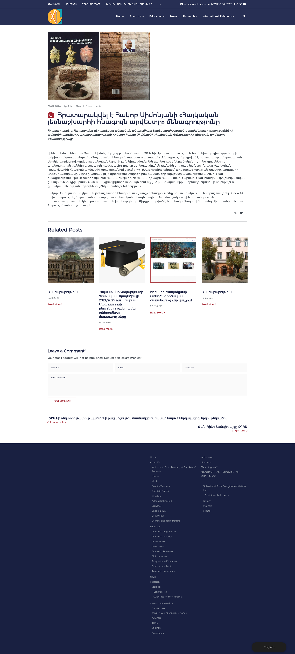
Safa (70, 106)
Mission (155, 481)
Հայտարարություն (63, 292)
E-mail (206, 511)
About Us (155, 462)
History (155, 476)
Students (206, 462)
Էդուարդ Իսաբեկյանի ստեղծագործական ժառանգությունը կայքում (171, 296)
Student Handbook (161, 566)
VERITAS (156, 628)
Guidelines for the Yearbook (167, 596)
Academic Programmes (164, 531)
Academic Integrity (162, 536)
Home (153, 457)
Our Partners (158, 608)
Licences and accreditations (166, 520)
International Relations (161, 603)
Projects (207, 506)
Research (155, 582)
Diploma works (159, 556)
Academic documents (163, 571)
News (79, 106)
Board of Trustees (161, 486)
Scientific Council (160, 491)
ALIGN (155, 623)
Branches (156, 506)
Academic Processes (162, 551)
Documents (158, 516)
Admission (207, 457)
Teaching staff (209, 467)
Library (207, 501)
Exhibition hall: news (217, 495)
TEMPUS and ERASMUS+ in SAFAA (169, 613)
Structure (156, 496)
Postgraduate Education (164, 561)
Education (155, 526)
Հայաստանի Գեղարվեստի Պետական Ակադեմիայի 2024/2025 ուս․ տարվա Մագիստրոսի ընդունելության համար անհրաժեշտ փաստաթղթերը (121, 304)
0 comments (93, 106)
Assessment (158, 546)
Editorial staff (160, 591)
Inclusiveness (158, 541)
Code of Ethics (159, 511)
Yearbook (156, 587)
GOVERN (156, 618)
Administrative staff (162, 501)
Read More (54, 304)
